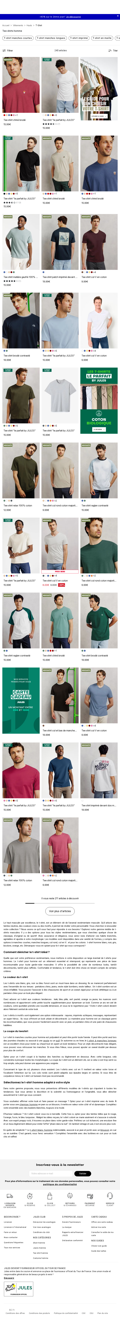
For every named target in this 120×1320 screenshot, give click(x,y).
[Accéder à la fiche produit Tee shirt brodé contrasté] (21, 320)
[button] (36, 60)
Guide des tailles (98, 1251)
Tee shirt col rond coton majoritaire (61, 505)
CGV (84, 1313)
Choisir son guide (99, 1246)
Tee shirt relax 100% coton (18, 505)
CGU (92, 1313)
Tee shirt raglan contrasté (95, 505)
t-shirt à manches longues (101, 1040)
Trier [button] (115, 50)
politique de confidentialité (60, 1185)
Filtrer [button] (10, 50)
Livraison (8, 1222)
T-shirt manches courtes (18, 38)
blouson (105, 1130)
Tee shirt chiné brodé (15, 119)
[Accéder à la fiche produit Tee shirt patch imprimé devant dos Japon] (60, 242)
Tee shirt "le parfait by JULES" (59, 119)
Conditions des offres (15, 1313)
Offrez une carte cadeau (102, 1222)
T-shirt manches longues (51, 38)
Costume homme (40, 1258)
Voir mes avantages (42, 1227)
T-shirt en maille (102, 38)
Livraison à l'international (15, 1227)
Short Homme (39, 1243)
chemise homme (28, 1104)
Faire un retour (10, 1232)
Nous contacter (11, 1237)
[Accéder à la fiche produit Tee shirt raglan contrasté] (99, 470)
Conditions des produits (39, 1313)
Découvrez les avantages (44, 1222)
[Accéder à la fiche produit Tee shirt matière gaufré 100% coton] (21, 242)
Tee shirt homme (40, 1253)
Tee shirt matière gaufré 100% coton (23, 277)
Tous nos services (12, 1248)
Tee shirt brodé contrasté (17, 355)
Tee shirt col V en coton (94, 277)
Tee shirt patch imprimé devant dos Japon (64, 277)
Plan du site (102, 1313)
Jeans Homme (39, 1248)
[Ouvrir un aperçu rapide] (36, 60)
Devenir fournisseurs (71, 1222)
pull (58, 1040)
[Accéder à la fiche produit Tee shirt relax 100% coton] (21, 470)
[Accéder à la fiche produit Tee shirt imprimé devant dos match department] (99, 770)
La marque (67, 1227)
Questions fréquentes (13, 1243)
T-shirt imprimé (79, 38)
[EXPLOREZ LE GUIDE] (99, 88)
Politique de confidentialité (66, 1313)
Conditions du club (41, 1232)
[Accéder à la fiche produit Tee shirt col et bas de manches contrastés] (60, 695)
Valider (82, 1173)
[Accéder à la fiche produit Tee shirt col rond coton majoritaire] (60, 470)
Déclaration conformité (72, 1240)
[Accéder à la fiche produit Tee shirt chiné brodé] (21, 85)
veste (46, 1040)
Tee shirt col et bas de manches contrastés (65, 730)
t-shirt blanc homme (41, 1130)
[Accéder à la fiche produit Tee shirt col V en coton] (99, 242)
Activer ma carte (98, 1227)
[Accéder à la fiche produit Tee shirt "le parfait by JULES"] (60, 85)
